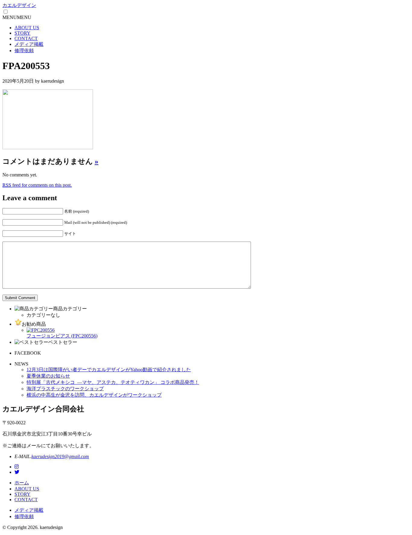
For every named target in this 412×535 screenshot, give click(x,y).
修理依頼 (24, 50)
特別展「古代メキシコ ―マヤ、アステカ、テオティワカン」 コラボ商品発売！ (113, 382)
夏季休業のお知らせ (48, 375)
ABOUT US (26, 27)
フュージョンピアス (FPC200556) (62, 335)
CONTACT (26, 38)
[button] (16, 17)
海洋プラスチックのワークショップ (65, 388)
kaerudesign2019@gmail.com (60, 456)
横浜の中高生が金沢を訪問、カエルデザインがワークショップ (94, 394)
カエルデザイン (19, 5)
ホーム (21, 482)
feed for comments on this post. (37, 185)
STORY (22, 33)
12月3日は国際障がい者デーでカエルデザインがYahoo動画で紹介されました (109, 369)
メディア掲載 (28, 44)
